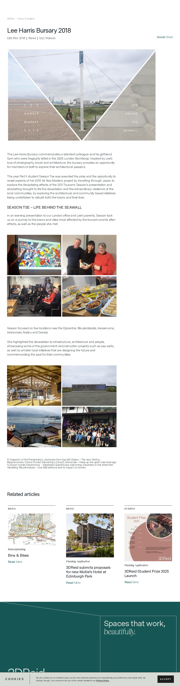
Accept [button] (165, 679)
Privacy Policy (102, 681)
